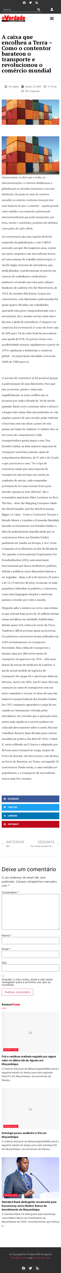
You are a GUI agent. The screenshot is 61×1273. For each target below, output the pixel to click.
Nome (7, 935)
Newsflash (10, 1049)
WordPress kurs (19, 1257)
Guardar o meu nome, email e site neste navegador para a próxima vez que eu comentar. (27, 982)
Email (6, 949)
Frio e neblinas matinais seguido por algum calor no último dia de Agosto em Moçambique (29, 1060)
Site (4, 962)
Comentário (10, 892)
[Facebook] (24, 2)
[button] (52, 18)
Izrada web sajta (41, 1257)
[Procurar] (38, 9)
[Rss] (36, 2)
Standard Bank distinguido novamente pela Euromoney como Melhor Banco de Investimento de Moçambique (29, 1205)
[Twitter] (30, 2)
